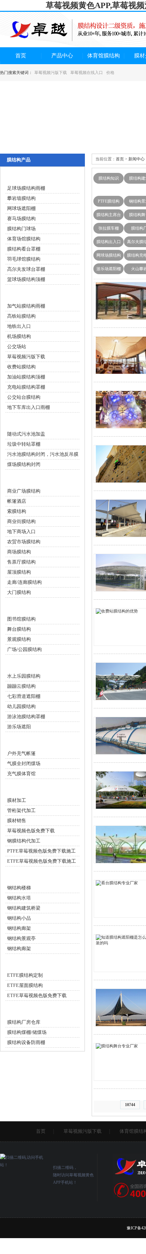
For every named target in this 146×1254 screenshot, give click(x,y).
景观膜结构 (19, 639)
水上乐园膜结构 (23, 676)
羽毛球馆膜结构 (23, 259)
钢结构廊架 (19, 928)
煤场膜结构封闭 (23, 464)
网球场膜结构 (108, 255)
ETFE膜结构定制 (25, 975)
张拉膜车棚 (108, 228)
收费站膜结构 (21, 366)
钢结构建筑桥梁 (23, 908)
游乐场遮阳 (19, 726)
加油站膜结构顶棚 (26, 377)
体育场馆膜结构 (23, 238)
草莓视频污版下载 (50, 72)
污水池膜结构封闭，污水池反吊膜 (42, 454)
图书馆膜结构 (21, 619)
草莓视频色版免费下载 (31, 830)
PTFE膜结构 (109, 201)
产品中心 (62, 55)
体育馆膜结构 (103, 55)
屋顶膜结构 (19, 572)
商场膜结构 (19, 551)
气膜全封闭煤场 (23, 763)
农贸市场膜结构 (23, 541)
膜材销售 (16, 820)
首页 (20, 55)
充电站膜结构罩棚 (26, 387)
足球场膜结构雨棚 (26, 188)
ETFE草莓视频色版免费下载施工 (41, 861)
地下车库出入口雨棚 (28, 407)
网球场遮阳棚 (21, 208)
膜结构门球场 (21, 228)
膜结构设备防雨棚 (26, 1042)
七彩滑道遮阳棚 (23, 696)
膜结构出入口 (108, 241)
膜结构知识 (108, 178)
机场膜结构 (19, 336)
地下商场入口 (21, 531)
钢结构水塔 (19, 897)
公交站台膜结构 (23, 397)
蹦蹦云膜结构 (21, 686)
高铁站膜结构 (21, 316)
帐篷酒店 (16, 501)
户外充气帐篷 (21, 753)
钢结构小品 (19, 918)
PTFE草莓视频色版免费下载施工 (41, 851)
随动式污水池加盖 (26, 434)
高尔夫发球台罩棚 (26, 269)
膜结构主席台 (108, 214)
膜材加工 (16, 800)
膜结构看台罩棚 (23, 249)
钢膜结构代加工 (23, 840)
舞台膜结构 (19, 629)
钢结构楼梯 (19, 887)
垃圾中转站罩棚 (23, 444)
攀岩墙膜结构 (21, 198)
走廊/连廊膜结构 (24, 582)
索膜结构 (16, 511)
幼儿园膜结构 (21, 706)
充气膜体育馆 (21, 773)
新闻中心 (136, 159)
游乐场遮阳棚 (108, 268)
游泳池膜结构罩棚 (26, 716)
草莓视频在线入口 (86, 72)
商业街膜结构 (21, 521)
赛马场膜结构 (21, 218)
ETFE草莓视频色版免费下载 (37, 995)
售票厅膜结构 (21, 562)
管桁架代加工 (21, 810)
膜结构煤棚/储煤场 (27, 1032)
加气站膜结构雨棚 (26, 306)
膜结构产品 (19, 159)
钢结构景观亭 (21, 938)
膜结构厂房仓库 (23, 1022)
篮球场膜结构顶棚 (26, 279)
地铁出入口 (19, 326)
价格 (110, 72)
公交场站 (16, 346)
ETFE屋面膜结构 (25, 985)
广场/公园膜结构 (24, 649)
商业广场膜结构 (23, 491)
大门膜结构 (19, 592)
